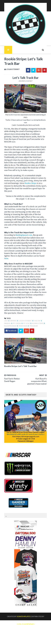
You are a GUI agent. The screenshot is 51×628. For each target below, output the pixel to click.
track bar (23, 326)
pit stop (26, 323)
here (6, 258)
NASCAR (37, 321)
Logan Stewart (25, 321)
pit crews (17, 323)
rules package (10, 326)
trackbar (33, 326)
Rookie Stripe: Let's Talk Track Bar (20, 366)
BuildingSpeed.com (24, 235)
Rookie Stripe (30, 183)
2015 (6, 321)
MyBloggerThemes (25, 624)
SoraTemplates (23, 616)
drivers (13, 321)
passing (7, 323)
